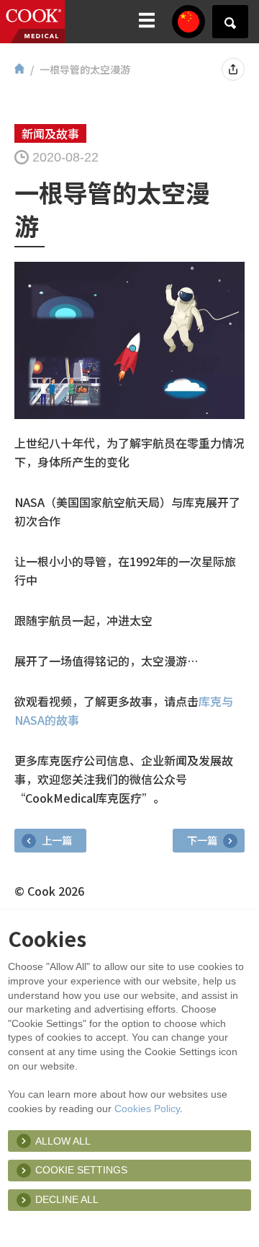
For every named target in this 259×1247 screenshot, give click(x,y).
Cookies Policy (147, 1108)
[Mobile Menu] (147, 21)
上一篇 (56, 839)
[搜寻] (230, 21)
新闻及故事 (50, 133)
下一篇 (203, 839)
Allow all (63, 1141)
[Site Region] (188, 21)
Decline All (67, 1199)
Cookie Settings (81, 1170)
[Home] (19, 69)
